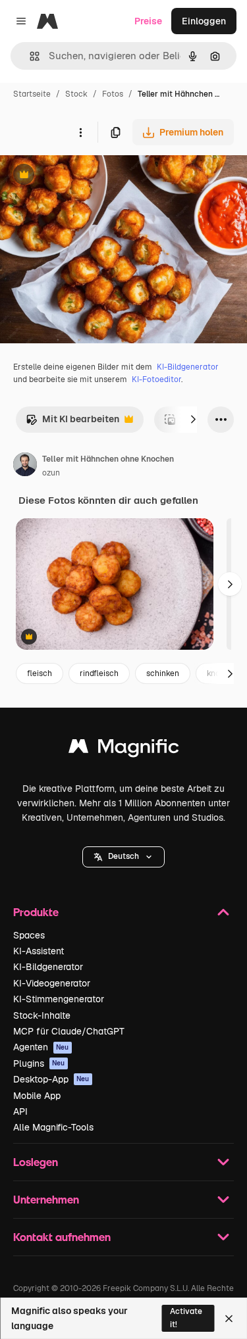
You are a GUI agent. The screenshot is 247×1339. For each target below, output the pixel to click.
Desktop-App (51, 1079)
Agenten (41, 1047)
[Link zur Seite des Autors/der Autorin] (25, 466)
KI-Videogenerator (51, 983)
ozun (51, 473)
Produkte (36, 912)
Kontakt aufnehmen (62, 1237)
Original (84, 176)
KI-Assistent (38, 951)
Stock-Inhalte (41, 1015)
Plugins (39, 1063)
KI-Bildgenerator (188, 367)
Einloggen (204, 21)
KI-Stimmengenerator (58, 999)
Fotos (112, 94)
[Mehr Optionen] (80, 132)
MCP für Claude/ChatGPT (68, 1031)
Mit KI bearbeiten (72, 422)
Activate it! (186, 1317)
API (20, 1111)
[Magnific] (124, 749)
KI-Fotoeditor (156, 379)
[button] (123, 856)
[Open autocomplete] (29, 56)
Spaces (29, 935)
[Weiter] (193, 419)
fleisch (39, 673)
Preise (148, 21)
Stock (76, 94)
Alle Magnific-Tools (53, 1127)
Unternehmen (46, 1199)
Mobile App (37, 1096)
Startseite (32, 94)
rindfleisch (99, 673)
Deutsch (123, 856)
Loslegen (35, 1162)
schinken (162, 673)
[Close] (229, 1319)
